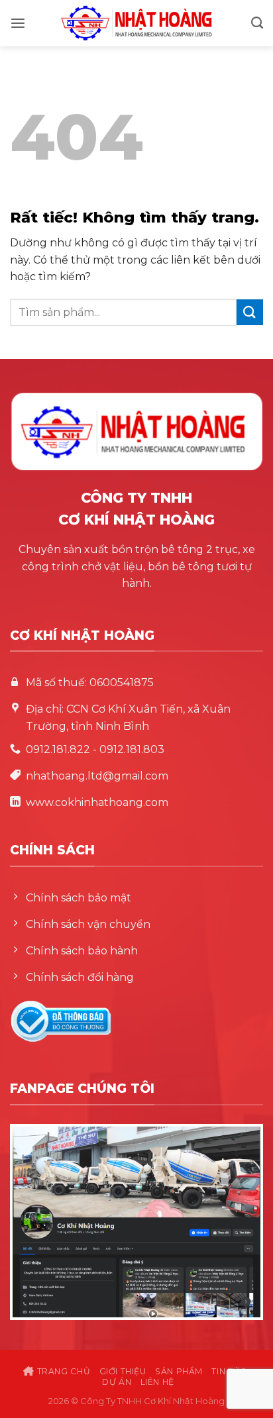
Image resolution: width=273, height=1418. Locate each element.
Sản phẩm (179, 1371)
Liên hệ (157, 1382)
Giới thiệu (122, 1371)
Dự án (116, 1382)
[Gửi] (250, 312)
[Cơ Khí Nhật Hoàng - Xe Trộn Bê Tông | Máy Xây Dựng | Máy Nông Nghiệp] (136, 23)
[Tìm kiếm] (257, 23)
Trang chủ (62, 1371)
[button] (18, 23)
